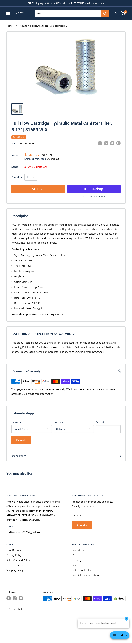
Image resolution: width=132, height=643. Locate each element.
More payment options (94, 196)
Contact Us (12, 526)
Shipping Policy (14, 570)
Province (59, 422)
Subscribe (82, 525)
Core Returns (13, 550)
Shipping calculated (35, 158)
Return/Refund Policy (18, 560)
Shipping (76, 560)
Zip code (100, 422)
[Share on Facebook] (100, 143)
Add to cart (38, 189)
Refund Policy (18, 455)
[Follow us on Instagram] (15, 598)
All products (21, 25)
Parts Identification (82, 570)
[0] (123, 13)
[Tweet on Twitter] (112, 143)
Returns (76, 565)
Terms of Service (15, 565)
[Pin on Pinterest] (106, 143)
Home (9, 25)
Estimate (21, 440)
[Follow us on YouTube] (21, 598)
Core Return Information (85, 575)
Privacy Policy (14, 555)
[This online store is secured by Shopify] (119, 598)
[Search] (105, 13)
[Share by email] (118, 143)
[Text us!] (119, 636)
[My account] (116, 13)
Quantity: (17, 177)
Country (16, 422)
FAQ (74, 555)
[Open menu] (8, 13)
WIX (13, 143)
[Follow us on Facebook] (8, 598)
